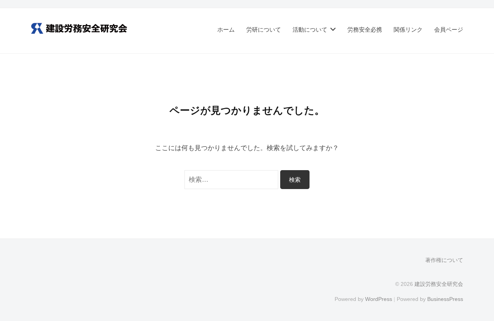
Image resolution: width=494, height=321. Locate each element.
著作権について (444, 260)
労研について (263, 29)
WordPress (378, 299)
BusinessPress (445, 299)
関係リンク (408, 29)
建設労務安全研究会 (438, 284)
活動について (310, 29)
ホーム (226, 29)
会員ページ (448, 29)
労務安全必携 (364, 29)
